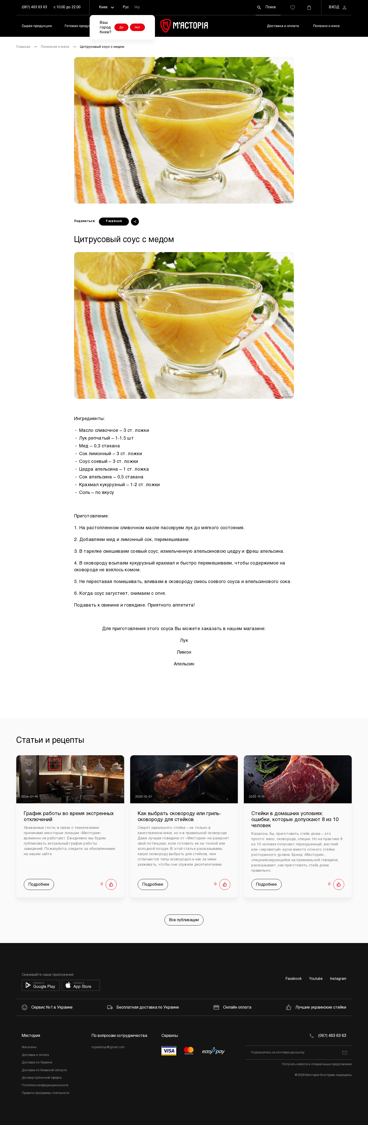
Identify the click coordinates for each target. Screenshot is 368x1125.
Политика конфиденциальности (45, 1085)
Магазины (29, 1047)
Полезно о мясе (326, 26)
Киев (103, 7)
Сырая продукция (37, 26)
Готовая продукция (81, 26)
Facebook (114, 221)
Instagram (338, 979)
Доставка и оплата (283, 26)
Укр (137, 7)
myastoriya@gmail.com (108, 1047)
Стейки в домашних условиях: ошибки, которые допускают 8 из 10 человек (294, 819)
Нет (137, 27)
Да (121, 27)
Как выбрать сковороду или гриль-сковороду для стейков (179, 816)
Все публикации (184, 920)
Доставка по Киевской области (44, 1070)
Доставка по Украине (37, 1062)
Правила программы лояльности (45, 1093)
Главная (23, 47)
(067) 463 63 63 (34, 7)
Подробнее (39, 884)
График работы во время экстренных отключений (69, 816)
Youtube (316, 979)
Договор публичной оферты (42, 1077)
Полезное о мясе (55, 47)
